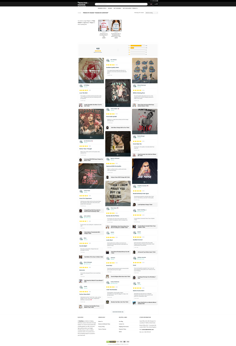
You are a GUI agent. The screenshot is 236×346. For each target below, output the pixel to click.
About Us (100, 321)
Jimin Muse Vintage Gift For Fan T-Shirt (120, 127)
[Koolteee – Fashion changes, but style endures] (84, 4)
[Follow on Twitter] (153, 0)
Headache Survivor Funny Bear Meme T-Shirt (104, 35)
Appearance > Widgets (88, 22)
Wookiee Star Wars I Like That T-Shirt (119, 302)
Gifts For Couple (127, 8)
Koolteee (81, 321)
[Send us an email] (154, 0)
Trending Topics (102, 8)
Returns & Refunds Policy (104, 324)
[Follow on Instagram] (152, 0)
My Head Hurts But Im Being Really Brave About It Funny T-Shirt (116, 35)
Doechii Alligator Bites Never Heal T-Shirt (120, 276)
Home (79, 13)
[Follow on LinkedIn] (157, 0)
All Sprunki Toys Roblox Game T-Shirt (146, 252)
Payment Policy (122, 329)
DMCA (120, 331)
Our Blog (121, 321)
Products (134, 8)
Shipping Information (124, 326)
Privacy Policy (101, 326)
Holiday (110, 8)
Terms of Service (102, 329)
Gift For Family (117, 8)
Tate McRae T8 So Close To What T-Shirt (93, 256)
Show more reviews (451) (118, 311)
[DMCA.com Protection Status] (111, 342)
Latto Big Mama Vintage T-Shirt (145, 204)
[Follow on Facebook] (150, 0)
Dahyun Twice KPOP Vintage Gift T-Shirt (120, 177)
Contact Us (121, 324)
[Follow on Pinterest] (156, 0)
